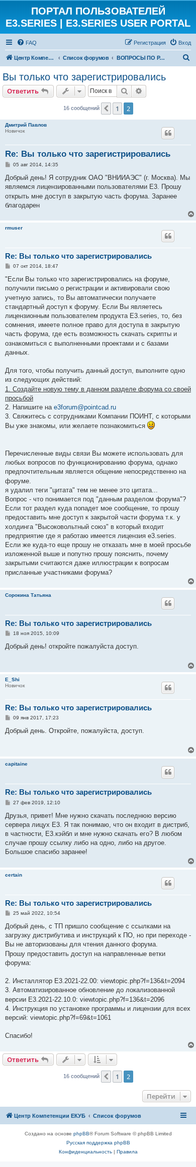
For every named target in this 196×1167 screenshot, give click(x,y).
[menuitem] (27, 43)
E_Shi (12, 679)
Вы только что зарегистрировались (84, 76)
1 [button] (117, 108)
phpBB (81, 1133)
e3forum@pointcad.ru (85, 407)
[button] (106, 108)
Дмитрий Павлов (26, 125)
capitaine (16, 764)
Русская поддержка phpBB (98, 1142)
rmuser (14, 228)
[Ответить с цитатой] (167, 133)
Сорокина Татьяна (28, 595)
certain (13, 875)
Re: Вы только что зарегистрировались (87, 154)
